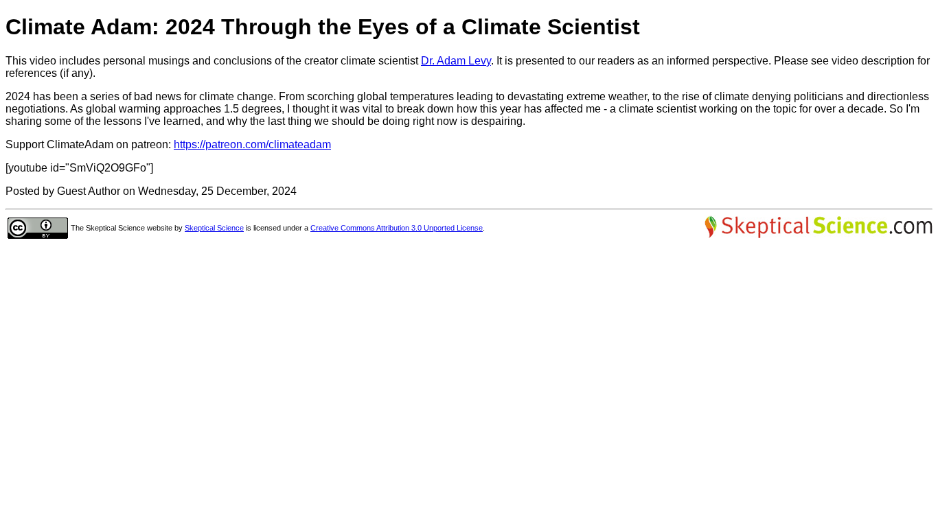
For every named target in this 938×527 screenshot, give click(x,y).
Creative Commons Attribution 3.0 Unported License (396, 228)
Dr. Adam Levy (456, 61)
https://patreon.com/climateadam (252, 144)
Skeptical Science (214, 228)
